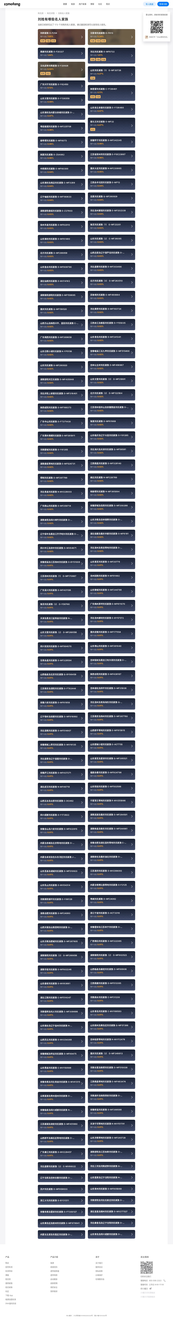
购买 (108, 4)
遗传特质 (53, 1275)
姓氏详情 (51, 13)
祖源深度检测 (10, 1299)
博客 (7, 1275)
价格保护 (99, 1275)
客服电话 (144, 1280)
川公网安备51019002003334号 (83, 1315)
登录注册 (163, 4)
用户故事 (82, 4)
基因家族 (8, 1283)
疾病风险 (53, 1267)
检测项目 (8, 1271)
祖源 (73, 4)
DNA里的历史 (10, 1303)
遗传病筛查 (54, 1271)
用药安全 (53, 1287)
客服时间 (144, 1284)
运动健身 (53, 1279)
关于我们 (99, 1263)
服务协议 (99, 1267)
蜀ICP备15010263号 (100, 1315)
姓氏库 (41, 13)
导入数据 (149, 4)
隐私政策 (99, 1271)
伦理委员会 (100, 1279)
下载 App (9, 1295)
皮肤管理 (53, 1283)
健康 (65, 4)
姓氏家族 (8, 1287)
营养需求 (53, 1291)
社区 (100, 4)
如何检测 (8, 1267)
